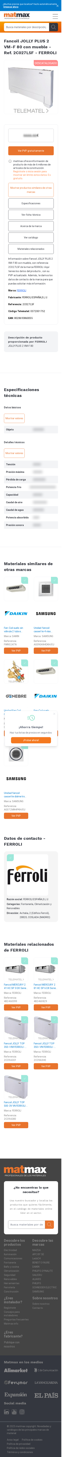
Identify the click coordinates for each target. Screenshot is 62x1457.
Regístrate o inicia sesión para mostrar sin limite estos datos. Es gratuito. (32, 175)
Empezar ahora (10, 7)
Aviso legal (13, 1439)
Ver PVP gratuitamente (31, 150)
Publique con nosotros (11, 1344)
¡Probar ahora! (31, 740)
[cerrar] (57, 5)
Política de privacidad (18, 1443)
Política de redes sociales (21, 1448)
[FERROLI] (27, 875)
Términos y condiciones (20, 1452)
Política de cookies (32, 1439)
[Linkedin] (6, 1411)
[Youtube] (14, 1411)
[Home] (17, 16)
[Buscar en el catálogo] (53, 27)
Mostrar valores (14, 418)
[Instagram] (21, 1411)
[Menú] (55, 16)
